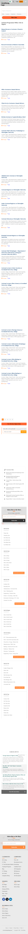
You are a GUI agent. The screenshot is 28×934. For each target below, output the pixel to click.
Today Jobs (6, 533)
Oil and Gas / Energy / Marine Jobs (11, 642)
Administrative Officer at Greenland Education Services (13, 488)
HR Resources (17, 871)
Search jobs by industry (18, 656)
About (7, 928)
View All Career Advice (14, 791)
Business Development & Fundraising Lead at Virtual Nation (15, 473)
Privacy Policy (16, 928)
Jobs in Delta (6, 565)
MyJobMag (23, 930)
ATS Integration (17, 868)
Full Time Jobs (7, 701)
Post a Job (16, 860)
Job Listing (4, 860)
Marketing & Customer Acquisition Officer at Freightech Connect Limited (15, 496)
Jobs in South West (7, 614)
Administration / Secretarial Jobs (10, 588)
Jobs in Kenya (5, 911)
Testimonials (4, 891)
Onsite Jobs (6, 712)
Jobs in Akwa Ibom (7, 562)
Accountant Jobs (7, 684)
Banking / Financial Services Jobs (10, 646)
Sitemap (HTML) (5, 889)
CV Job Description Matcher (8, 864)
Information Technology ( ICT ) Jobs (11, 598)
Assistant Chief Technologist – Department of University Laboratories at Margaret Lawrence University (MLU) (13, 252)
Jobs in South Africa (6, 915)
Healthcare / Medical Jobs (9, 649)
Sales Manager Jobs (8, 679)
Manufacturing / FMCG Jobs (9, 644)
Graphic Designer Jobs (8, 668)
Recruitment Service (18, 862)
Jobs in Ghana (5, 908)
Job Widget (4, 884)
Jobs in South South (8, 619)
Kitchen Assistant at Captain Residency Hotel (13, 117)
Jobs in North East (7, 621)
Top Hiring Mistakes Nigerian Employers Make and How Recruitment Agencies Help (14, 775)
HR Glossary (16, 873)
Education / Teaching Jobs (9, 651)
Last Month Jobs (7, 544)
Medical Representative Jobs (9, 682)
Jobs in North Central (8, 617)
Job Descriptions (17, 875)
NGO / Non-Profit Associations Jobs (11, 639)
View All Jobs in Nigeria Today (14, 423)
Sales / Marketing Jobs (8, 591)
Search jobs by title (19, 687)
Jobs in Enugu (6, 560)
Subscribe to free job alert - (14, 428)
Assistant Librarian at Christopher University (13, 219)
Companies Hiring (6, 875)
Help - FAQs (4, 893)
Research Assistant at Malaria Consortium (12, 44)
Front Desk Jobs (7, 677)
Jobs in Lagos (6, 569)
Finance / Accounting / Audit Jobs (10, 595)
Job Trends (4, 873)
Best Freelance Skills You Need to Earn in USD (13, 783)
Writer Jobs (6, 670)
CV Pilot (4, 862)
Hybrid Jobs (6, 710)
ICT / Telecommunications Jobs (10, 637)
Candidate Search (17, 866)
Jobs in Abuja (6, 555)
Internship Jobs (7, 586)
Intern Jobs (6, 672)
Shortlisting (16, 864)
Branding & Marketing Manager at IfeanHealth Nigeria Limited (13, 477)
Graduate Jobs (6, 584)
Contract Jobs (6, 698)
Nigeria (11, 1)
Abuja (9, 262)
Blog (3, 868)
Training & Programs (6, 866)
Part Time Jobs (7, 703)
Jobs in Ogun (6, 567)
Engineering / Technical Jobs (9, 593)
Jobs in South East (7, 624)
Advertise (4, 895)
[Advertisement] (14, 72)
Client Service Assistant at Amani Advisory (12, 103)
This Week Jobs (7, 537)
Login (17, 1)
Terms (21, 928)
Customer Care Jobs (8, 600)
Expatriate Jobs (7, 705)
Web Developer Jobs (8, 675)
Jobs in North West (7, 626)
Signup (21, 1)
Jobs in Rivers (6, 558)
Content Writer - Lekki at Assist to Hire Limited (13, 481)
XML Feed (4, 886)
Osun (9, 53)
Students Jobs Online (8, 715)
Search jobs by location (18, 572)
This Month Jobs (7, 542)
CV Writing (4, 871)
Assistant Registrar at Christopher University (13, 189)
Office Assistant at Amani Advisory (10, 89)
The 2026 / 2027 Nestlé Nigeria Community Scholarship (12, 766)
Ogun (9, 139)
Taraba (9, 278)
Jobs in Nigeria (5, 913)
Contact (10, 928)
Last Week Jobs (7, 540)
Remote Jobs (6, 708)
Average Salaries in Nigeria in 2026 (10, 755)
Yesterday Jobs (7, 535)
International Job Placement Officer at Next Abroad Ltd (14, 492)
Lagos (9, 39)
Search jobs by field (19, 603)
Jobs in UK (4, 917)
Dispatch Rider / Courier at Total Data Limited (15, 498)
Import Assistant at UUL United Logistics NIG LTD (15, 484)
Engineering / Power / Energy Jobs (11, 653)
